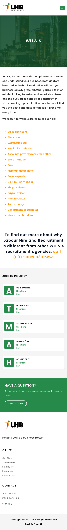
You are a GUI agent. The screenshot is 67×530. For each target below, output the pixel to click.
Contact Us (15, 403)
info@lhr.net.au (10, 497)
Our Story (7, 458)
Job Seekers (8, 462)
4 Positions (21, 309)
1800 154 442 (9, 493)
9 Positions (21, 291)
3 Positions (21, 327)
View (18, 294)
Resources (7, 471)
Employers (8, 466)
